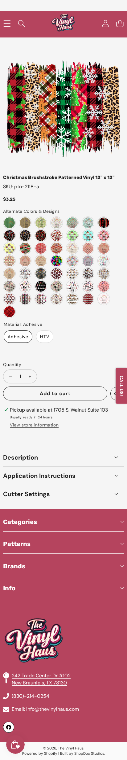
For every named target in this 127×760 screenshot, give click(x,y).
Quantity (12, 364)
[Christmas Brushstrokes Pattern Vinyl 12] (103, 222)
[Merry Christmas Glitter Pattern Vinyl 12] (9, 273)
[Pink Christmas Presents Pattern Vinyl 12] (9, 286)
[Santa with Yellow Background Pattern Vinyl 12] (9, 248)
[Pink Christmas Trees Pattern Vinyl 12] (40, 286)
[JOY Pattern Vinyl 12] (103, 248)
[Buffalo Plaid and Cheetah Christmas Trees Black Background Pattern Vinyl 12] (9, 235)
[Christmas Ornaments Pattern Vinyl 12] (88, 273)
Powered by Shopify (39, 753)
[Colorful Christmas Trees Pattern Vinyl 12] (103, 261)
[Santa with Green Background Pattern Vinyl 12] (72, 235)
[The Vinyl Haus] (63, 23)
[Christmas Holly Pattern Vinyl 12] (40, 261)
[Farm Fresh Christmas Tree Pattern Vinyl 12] (25, 273)
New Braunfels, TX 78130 (39, 682)
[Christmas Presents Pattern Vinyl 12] (103, 273)
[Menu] (7, 24)
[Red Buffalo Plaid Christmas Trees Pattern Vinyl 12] (88, 299)
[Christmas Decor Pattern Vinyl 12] (56, 299)
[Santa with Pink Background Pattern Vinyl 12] (103, 235)
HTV (44, 336)
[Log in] (105, 24)
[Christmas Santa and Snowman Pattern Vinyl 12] (9, 261)
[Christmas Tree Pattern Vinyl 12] (9, 222)
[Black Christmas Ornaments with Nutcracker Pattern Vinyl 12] (40, 299)
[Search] (21, 24)
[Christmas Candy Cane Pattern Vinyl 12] (25, 261)
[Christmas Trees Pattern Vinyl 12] (40, 222)
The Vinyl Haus (71, 748)
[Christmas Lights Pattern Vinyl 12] (88, 222)
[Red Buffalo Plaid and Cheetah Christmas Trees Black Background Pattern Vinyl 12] (40, 235)
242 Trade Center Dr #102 (41, 675)
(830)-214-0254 (30, 696)
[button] (120, 24)
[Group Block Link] (63, 625)
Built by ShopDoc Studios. (82, 753)
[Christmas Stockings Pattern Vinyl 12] (72, 273)
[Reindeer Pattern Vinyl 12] (25, 222)
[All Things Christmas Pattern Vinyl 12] (72, 261)
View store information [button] (34, 425)
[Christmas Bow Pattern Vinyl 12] (56, 273)
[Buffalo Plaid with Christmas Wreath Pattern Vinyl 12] (40, 273)
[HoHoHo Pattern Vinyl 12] (56, 222)
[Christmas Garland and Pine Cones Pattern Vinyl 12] (72, 299)
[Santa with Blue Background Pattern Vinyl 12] (88, 235)
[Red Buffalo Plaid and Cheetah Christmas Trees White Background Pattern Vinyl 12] (56, 235)
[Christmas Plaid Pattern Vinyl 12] (72, 222)
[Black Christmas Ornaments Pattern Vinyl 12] (25, 299)
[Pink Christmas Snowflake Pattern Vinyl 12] (103, 286)
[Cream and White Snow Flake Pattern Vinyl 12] (72, 248)
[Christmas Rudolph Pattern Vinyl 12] (40, 248)
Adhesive (18, 336)
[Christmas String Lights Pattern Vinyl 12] (88, 261)
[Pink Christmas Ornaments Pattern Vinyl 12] (25, 286)
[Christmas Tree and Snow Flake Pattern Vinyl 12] (88, 248)
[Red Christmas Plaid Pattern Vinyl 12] (9, 311)
